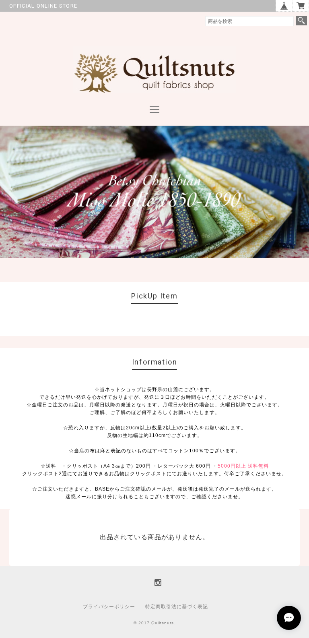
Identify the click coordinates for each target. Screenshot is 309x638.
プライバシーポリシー (109, 606)
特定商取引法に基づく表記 (176, 606)
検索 (301, 20)
